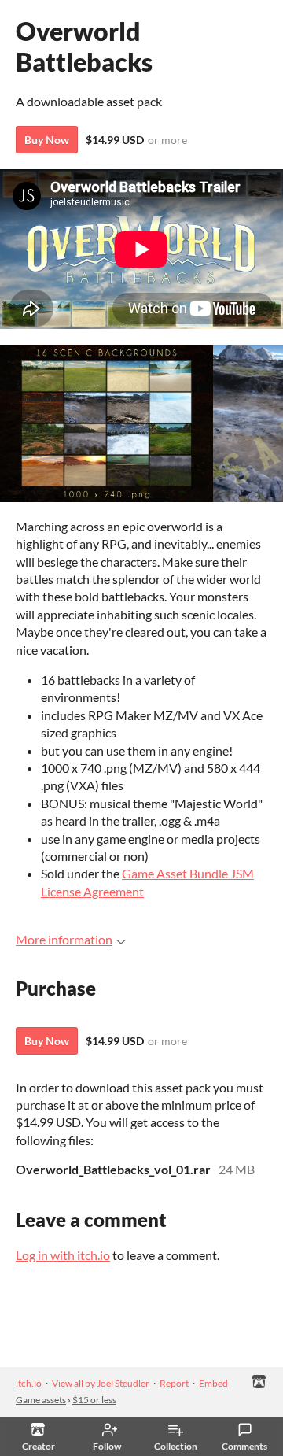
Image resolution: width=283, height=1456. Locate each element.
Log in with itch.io (63, 1254)
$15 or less (94, 1400)
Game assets (41, 1400)
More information (64, 939)
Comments (244, 1446)
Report (174, 1383)
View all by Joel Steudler (100, 1383)
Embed (213, 1383)
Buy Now (46, 139)
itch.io (29, 1383)
